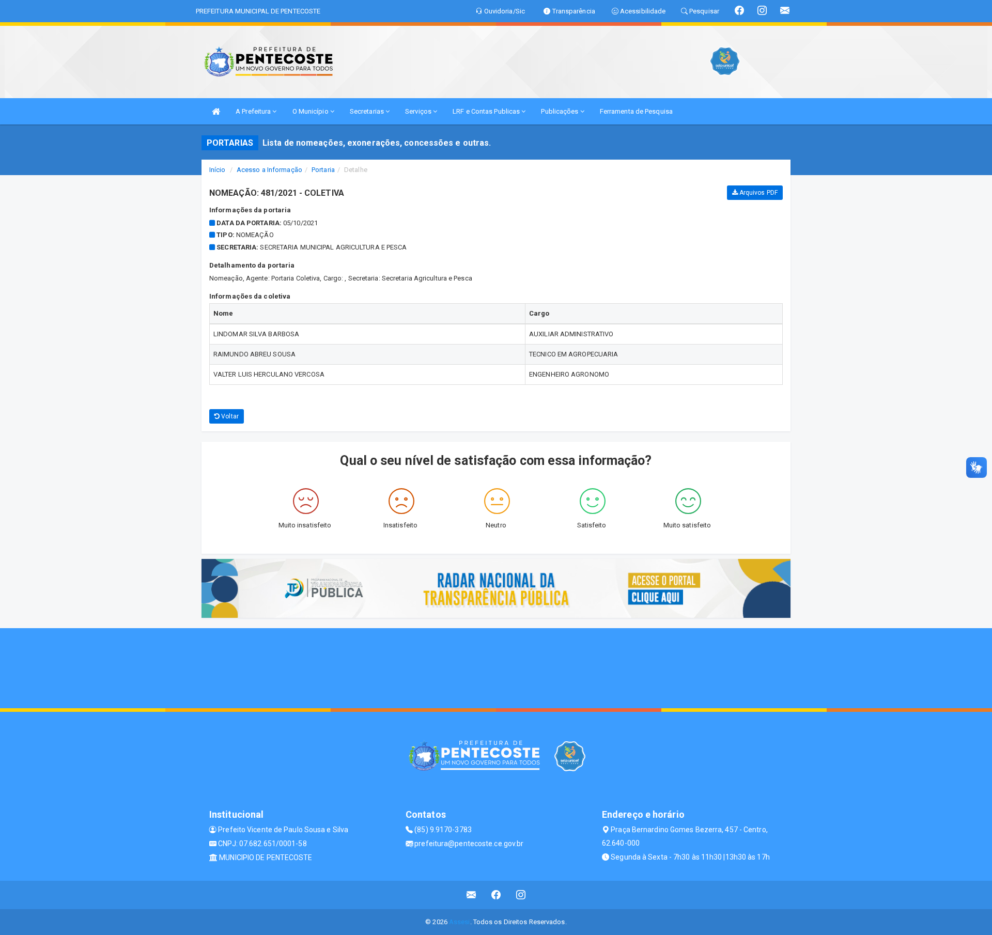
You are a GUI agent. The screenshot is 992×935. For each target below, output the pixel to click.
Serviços (419, 111)
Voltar (229, 416)
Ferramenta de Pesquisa (636, 111)
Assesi (459, 922)
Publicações (560, 111)
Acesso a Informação (269, 170)
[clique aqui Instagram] (521, 895)
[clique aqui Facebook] (496, 895)
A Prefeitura (254, 111)
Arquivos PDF (758, 192)
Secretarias (367, 111)
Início (217, 170)
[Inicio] (216, 111)
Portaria (323, 170)
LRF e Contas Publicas (487, 111)
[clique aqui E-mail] (471, 895)
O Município (311, 111)
